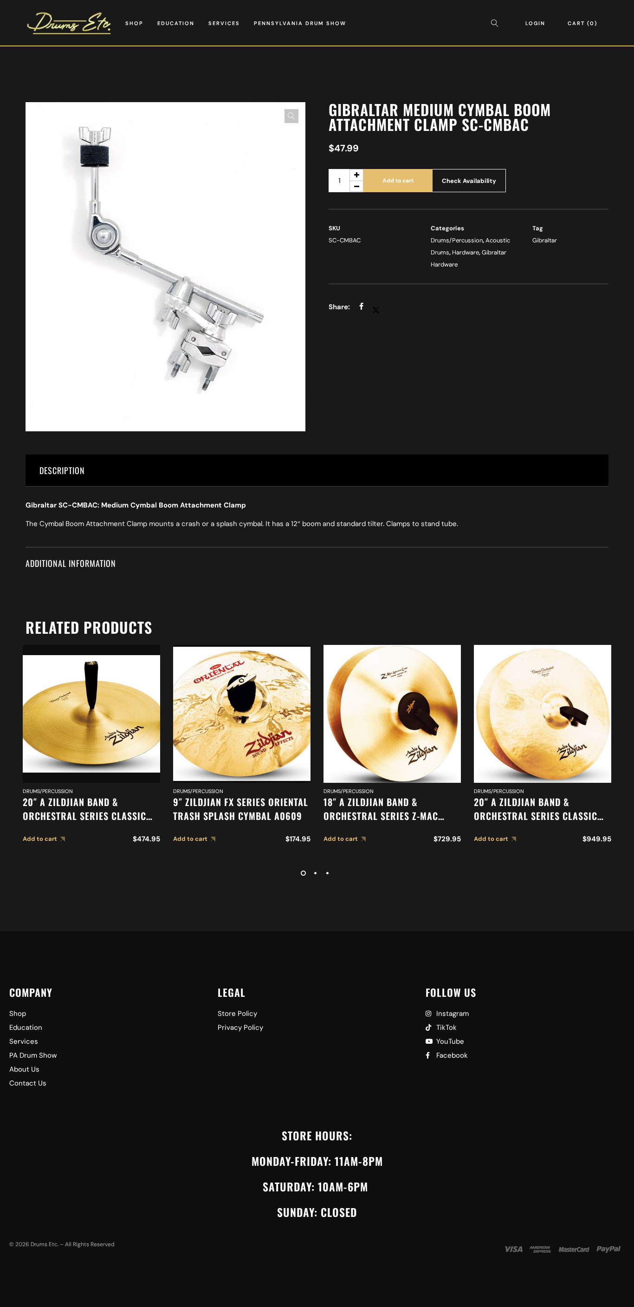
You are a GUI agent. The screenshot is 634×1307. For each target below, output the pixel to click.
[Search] (497, 23)
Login (535, 23)
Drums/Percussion (457, 240)
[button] (291, 116)
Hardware (465, 252)
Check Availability (469, 181)
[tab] (317, 471)
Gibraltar (544, 240)
